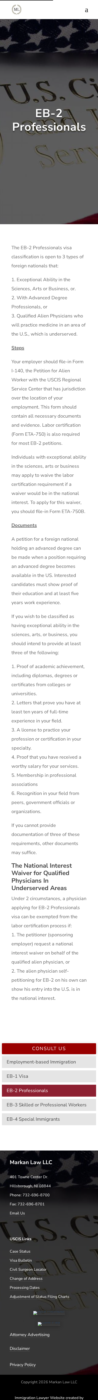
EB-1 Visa (17, 1076)
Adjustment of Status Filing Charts (39, 1296)
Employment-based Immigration (41, 1062)
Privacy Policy (23, 1365)
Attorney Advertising (30, 1335)
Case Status (20, 1251)
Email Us (17, 1213)
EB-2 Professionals (27, 1090)
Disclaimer (20, 1348)
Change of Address (26, 1278)
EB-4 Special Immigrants (33, 1119)
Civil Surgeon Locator (28, 1269)
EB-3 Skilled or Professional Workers (47, 1105)
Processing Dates (25, 1287)
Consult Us (49, 1048)
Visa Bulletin (21, 1260)
